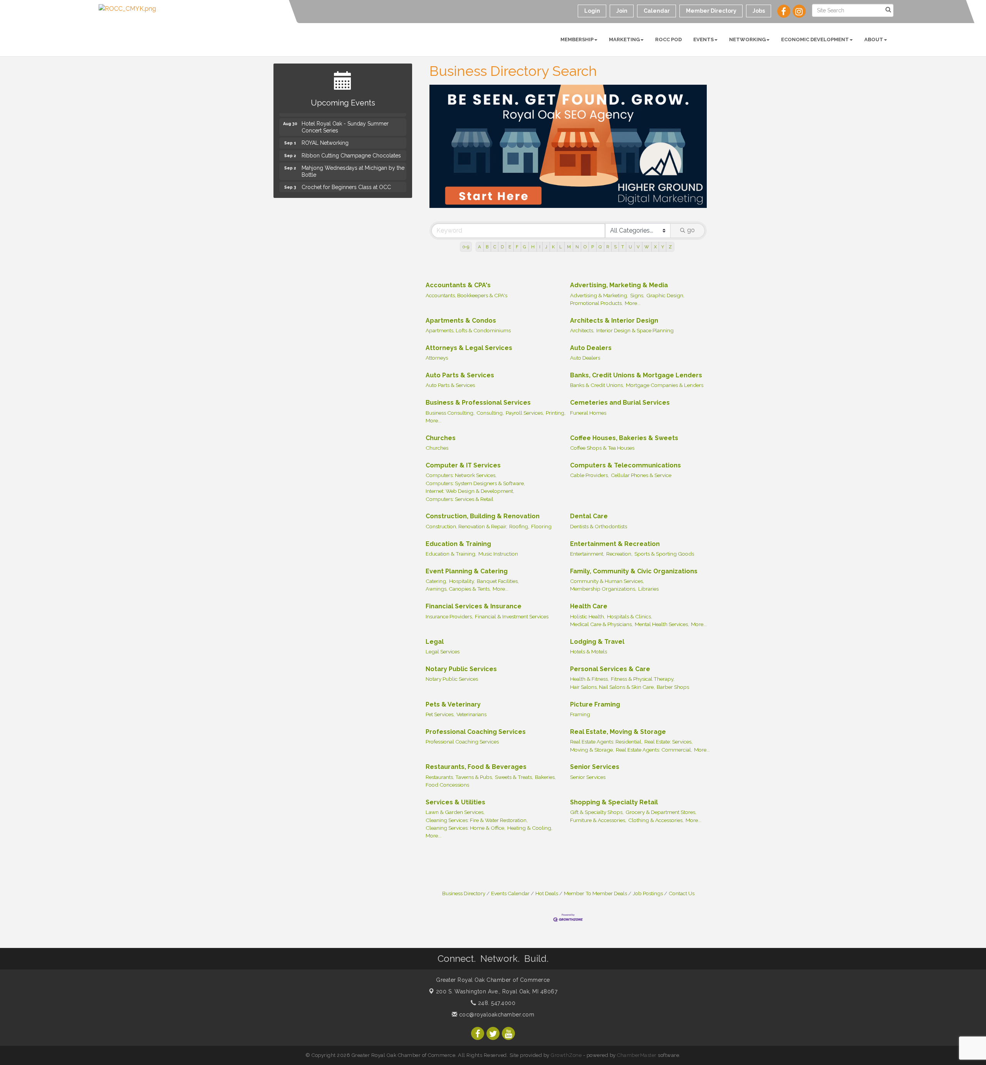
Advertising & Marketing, (599, 295)
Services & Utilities (455, 802)
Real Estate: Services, (668, 741)
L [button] (560, 247)
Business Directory (463, 893)
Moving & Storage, (592, 750)
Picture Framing (595, 704)
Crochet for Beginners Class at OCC (346, 182)
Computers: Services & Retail (459, 499)
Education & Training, (451, 554)
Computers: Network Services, (461, 475)
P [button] (592, 247)
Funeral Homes (588, 413)
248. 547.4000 (495, 1003)
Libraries (648, 589)
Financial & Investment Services (511, 616)
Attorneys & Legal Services (469, 348)
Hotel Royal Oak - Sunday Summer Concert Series (345, 121)
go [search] (691, 230)
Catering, (436, 581)
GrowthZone (566, 1055)
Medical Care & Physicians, (601, 624)
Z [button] (670, 247)
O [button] (585, 247)
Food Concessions (447, 785)
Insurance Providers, (449, 616)
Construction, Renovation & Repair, (466, 526)
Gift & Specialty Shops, (597, 812)
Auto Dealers (591, 348)
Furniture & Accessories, (598, 820)
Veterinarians (471, 714)
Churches (441, 438)
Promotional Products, (596, 303)
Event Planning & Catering (467, 571)
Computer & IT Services (463, 465)
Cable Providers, (589, 475)
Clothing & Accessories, (656, 820)
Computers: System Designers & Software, (475, 483)
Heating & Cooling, (529, 828)
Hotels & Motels (588, 651)
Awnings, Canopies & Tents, (458, 589)
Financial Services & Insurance (474, 606)
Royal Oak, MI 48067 (497, 991)
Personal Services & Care (610, 669)
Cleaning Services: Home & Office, (465, 828)
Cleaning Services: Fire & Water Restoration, (477, 820)
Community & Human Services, (607, 581)
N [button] (577, 247)
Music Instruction (498, 554)
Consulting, (490, 413)
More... (633, 303)
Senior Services (594, 766)
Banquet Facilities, (498, 581)
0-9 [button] (466, 247)
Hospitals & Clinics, (629, 616)
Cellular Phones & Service (641, 475)
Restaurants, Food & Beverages (476, 766)
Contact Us (681, 893)
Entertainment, (587, 554)
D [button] (502, 247)
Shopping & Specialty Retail (614, 802)
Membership (577, 39)
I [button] (539, 247)
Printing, (555, 413)
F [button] (517, 247)
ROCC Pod (668, 39)
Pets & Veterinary (453, 704)
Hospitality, (462, 581)
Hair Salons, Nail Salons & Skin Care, (612, 687)
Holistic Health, (587, 616)
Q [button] (600, 247)
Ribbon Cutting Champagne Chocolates (351, 150)
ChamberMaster (637, 1055)
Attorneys (437, 358)
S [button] (615, 247)
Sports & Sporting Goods (664, 554)
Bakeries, (545, 777)
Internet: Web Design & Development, (470, 491)
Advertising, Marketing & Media (619, 285)
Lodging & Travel (597, 641)
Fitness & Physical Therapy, (642, 679)
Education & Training (458, 544)
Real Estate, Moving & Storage (618, 731)
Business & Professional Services (478, 402)
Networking (747, 39)
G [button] (524, 247)
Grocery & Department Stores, (660, 812)
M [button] (569, 247)
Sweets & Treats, (514, 777)
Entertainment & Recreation (615, 544)
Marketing (624, 39)
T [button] (622, 247)
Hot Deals (546, 893)
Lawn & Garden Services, (455, 812)
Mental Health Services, (662, 624)
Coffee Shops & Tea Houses (602, 448)
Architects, (582, 330)
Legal (435, 641)
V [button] (638, 247)
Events (703, 39)
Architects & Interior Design (614, 320)
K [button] (553, 247)
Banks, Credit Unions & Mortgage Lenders (636, 375)
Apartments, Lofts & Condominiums (468, 330)
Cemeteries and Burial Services (620, 402)
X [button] (655, 247)
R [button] (607, 247)
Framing (580, 714)
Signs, (637, 295)
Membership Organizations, (603, 589)
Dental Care (589, 516)
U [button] (630, 247)
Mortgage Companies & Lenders (664, 385)
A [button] (479, 247)
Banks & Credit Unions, (597, 385)
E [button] (509, 247)
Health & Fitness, (589, 679)
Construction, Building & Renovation (483, 516)
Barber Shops (673, 687)
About (873, 39)
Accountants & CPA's (458, 285)
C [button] (494, 247)
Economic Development (815, 39)
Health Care (588, 606)
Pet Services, (440, 714)
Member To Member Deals (595, 893)
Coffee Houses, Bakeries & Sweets (624, 438)
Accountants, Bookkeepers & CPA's (466, 295)
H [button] (533, 247)
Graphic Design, (665, 295)
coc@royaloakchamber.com (495, 1014)
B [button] (487, 247)
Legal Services (442, 651)
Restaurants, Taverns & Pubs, (459, 777)
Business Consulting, (450, 413)
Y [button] (662, 247)
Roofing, (519, 526)
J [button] (546, 247)
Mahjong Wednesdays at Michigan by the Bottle (353, 165)
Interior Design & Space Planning (635, 330)
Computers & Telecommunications (625, 465)
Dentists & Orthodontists (598, 526)
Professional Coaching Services (476, 731)
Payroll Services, (525, 413)
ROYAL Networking (325, 137)
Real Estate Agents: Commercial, (654, 750)
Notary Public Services (461, 669)
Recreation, (619, 554)
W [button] (646, 247)
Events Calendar (510, 893)
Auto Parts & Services (460, 375)
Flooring (541, 526)
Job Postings (648, 893)
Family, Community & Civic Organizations (634, 571)
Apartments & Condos (461, 320)
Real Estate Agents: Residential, (606, 741)
